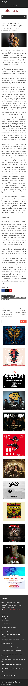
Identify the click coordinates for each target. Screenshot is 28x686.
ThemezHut (10, 684)
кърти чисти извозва (16, 650)
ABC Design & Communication (11, 609)
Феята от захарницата (19, 297)
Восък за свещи (18, 668)
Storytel (10, 297)
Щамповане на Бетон (7, 672)
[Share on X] (7, 290)
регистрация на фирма (8, 659)
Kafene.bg (13, 681)
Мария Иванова (13, 30)
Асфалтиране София (7, 640)
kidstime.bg (4, 631)
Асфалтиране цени (6, 643)
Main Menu (7, 17)
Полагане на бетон (7, 668)
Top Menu (7, 2)
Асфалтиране (5, 650)
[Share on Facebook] (3, 290)
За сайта (3, 614)
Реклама (3, 618)
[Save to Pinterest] (10, 290)
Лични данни (5, 621)
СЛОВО (12, 295)
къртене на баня (19, 640)
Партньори (4, 616)
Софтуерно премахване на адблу (11, 665)
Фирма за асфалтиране (8, 675)
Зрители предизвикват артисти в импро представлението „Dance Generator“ (6, 312)
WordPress (14, 682)
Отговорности (5, 623)
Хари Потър (5, 299)
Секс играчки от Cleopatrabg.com (11, 647)
